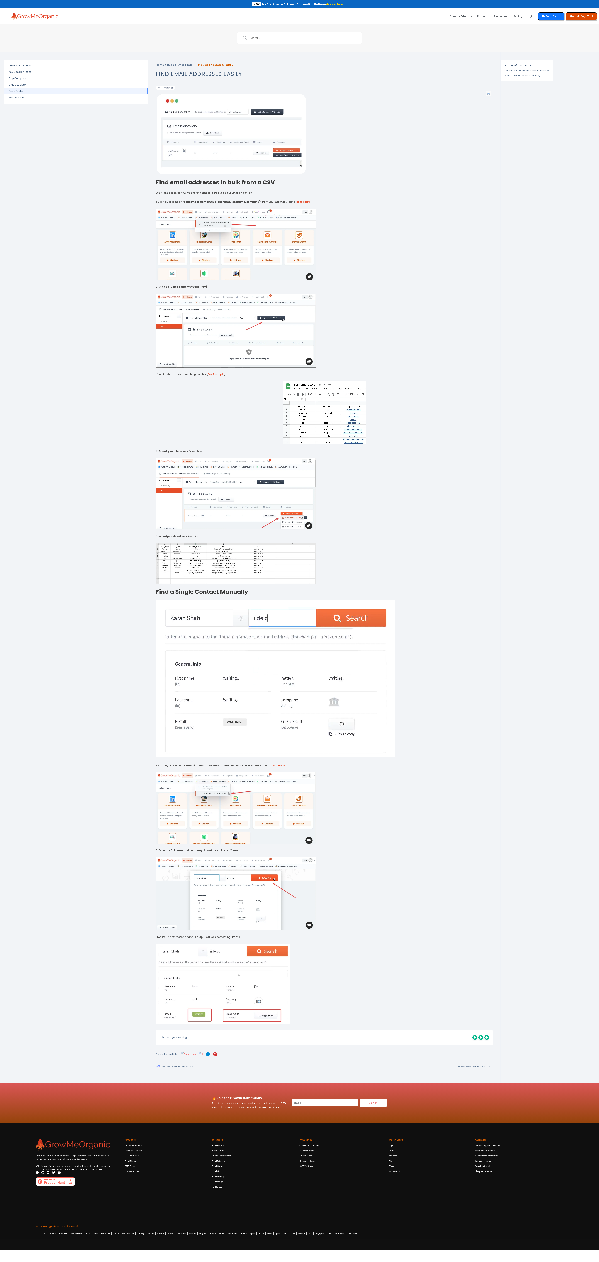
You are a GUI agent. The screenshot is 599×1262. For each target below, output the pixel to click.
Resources (500, 16)
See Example (216, 374)
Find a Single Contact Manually (523, 75)
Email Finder (186, 65)
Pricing (518, 16)
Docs (170, 65)
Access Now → (336, 4)
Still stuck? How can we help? (179, 1066)
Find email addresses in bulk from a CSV (528, 70)
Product (482, 16)
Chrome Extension (461, 16)
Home (160, 65)
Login (530, 16)
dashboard (303, 202)
